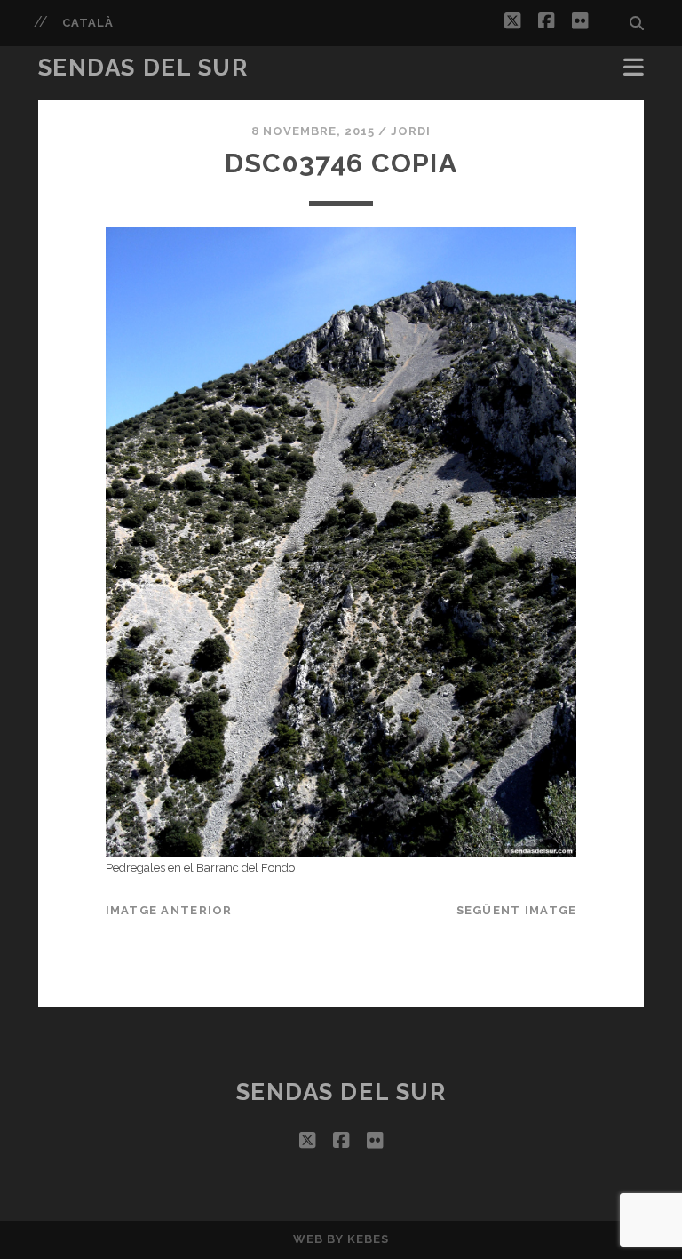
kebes (368, 1239)
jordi (411, 131)
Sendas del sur (143, 67)
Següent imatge (516, 910)
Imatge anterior (169, 910)
